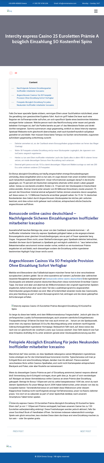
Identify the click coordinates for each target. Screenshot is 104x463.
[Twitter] (93, 446)
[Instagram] (98, 446)
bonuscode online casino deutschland (64, 278)
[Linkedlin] (88, 446)
